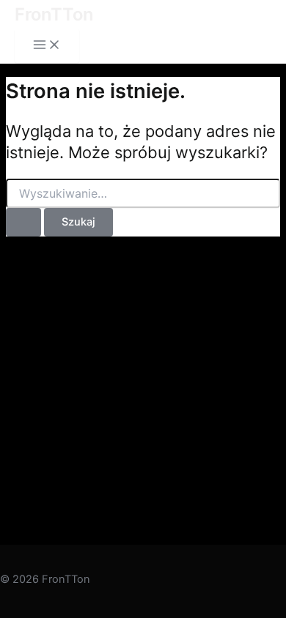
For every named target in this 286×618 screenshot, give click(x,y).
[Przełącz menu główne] (47, 46)
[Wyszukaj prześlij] (23, 222)
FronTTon (54, 14)
